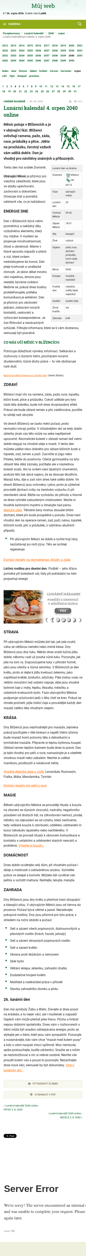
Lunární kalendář (34, 33)
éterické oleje (13, 510)
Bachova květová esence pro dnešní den (25, 375)
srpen (61, 33)
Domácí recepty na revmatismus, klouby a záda (37, 560)
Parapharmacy (11, 33)
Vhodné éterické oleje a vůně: (24, 772)
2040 (51, 33)
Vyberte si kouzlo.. (31, 845)
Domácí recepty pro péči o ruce (25, 785)
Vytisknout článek (45, 1083)
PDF (79, 101)
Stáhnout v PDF (45, 1094)
